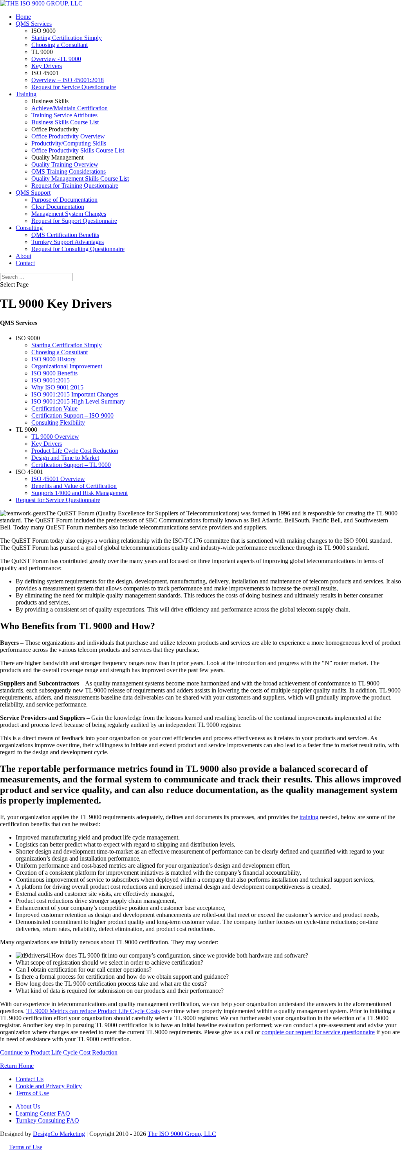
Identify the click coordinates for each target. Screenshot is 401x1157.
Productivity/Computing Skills (68, 143)
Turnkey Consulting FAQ (47, 1120)
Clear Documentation (57, 206)
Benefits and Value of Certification (74, 486)
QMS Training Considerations (68, 171)
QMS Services (34, 23)
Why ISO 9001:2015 (57, 387)
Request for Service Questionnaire (73, 87)
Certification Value (54, 408)
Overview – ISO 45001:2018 (67, 80)
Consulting (29, 227)
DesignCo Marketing (59, 1133)
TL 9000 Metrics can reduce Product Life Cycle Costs (93, 1011)
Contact (25, 263)
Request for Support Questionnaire (74, 220)
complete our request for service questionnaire (318, 1032)
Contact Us (29, 1079)
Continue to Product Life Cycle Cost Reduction (58, 1052)
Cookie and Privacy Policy (49, 1086)
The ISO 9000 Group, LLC (182, 1133)
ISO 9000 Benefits (54, 373)
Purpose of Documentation (64, 199)
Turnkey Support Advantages (67, 242)
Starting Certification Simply (66, 37)
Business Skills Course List (65, 122)
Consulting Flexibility (58, 422)
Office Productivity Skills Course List (77, 150)
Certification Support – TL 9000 (71, 464)
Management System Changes (68, 213)
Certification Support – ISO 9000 (72, 415)
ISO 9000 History (53, 359)
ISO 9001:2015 (50, 380)
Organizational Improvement (66, 366)
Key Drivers (46, 66)
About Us (28, 1106)
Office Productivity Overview (68, 136)
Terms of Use (32, 1093)
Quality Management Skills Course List (80, 178)
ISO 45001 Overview (58, 478)
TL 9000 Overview (55, 436)
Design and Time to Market (65, 457)
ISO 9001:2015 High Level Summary (78, 401)
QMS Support (33, 192)
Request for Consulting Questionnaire (78, 249)
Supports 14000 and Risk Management (79, 493)
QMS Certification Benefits (65, 234)
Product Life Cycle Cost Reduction (74, 450)
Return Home (17, 1065)
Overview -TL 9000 (56, 59)
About (23, 256)
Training (26, 94)
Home (23, 16)
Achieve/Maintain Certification (69, 108)
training (309, 817)
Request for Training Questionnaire (74, 185)
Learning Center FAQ (43, 1113)
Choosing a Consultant (59, 44)
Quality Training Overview (64, 164)
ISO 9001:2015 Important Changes (74, 394)
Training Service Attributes (64, 115)
